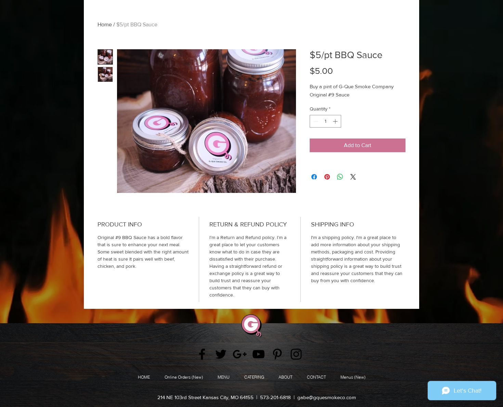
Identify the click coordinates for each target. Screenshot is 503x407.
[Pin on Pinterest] (327, 177)
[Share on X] (353, 177)
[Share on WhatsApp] (340, 177)
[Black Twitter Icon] (221, 354)
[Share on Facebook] (314, 177)
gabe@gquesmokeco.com (326, 397)
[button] (285, 377)
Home (105, 24)
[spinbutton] (325, 121)
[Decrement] (315, 121)
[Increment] (336, 121)
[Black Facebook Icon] (202, 354)
